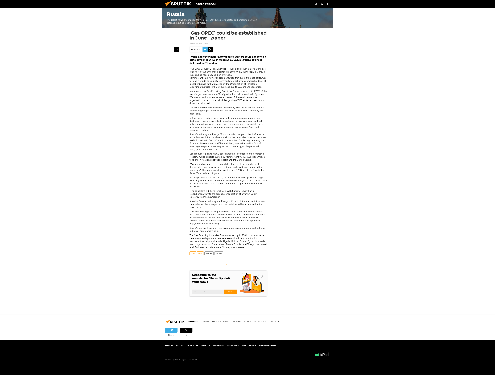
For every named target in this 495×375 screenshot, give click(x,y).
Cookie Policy (218, 345)
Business (219, 253)
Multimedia (275, 322)
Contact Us (205, 345)
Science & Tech (260, 322)
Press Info (180, 345)
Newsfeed (209, 253)
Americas (216, 322)
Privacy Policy (233, 345)
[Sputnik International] (179, 7)
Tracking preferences (267, 345)
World (200, 253)
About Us (169, 345)
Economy (236, 322)
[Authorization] (315, 3)
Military (247, 322)
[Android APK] (321, 355)
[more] (176, 49)
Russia (193, 253)
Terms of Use (192, 345)
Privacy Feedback (249, 345)
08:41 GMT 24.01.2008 (198, 43)
